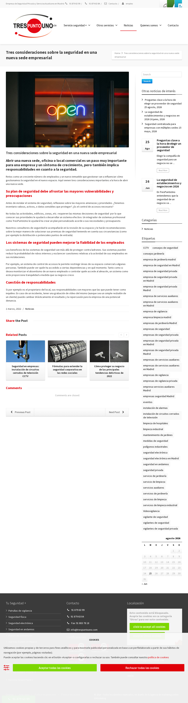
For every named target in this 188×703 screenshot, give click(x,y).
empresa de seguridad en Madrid (161, 265)
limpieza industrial (153, 429)
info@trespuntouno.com (84, 629)
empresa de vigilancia (155, 311)
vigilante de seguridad (155, 517)
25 (150, 573)
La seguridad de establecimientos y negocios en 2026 (162, 115)
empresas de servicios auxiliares (161, 359)
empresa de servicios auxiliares (160, 296)
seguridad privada (153, 470)
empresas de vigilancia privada (160, 380)
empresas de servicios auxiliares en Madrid (161, 367)
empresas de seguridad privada (160, 334)
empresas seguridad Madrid (158, 396)
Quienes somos (149, 25)
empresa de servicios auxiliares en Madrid (160, 303)
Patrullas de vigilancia (20, 610)
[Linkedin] (170, 3)
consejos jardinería (153, 253)
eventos (147, 402)
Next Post (114, 412)
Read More (163, 170)
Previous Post (22, 412)
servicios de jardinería (155, 493)
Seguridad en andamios (21, 629)
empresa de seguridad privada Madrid (160, 288)
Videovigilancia (151, 511)
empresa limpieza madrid (157, 317)
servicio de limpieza (154, 481)
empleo (129, 3)
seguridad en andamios (156, 464)
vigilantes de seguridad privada (160, 528)
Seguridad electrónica (20, 623)
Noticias (128, 25)
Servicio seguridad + (75, 25)
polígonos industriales (155, 446)
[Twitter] (178, 3)
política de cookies (158, 657)
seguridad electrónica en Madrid (161, 458)
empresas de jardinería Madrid (160, 323)
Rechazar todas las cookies (142, 668)
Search (147, 81)
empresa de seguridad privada (160, 271)
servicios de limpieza (155, 499)
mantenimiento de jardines (158, 435)
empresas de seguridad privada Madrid (160, 351)
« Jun (144, 583)
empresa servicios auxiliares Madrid (159, 388)
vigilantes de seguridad (156, 522)
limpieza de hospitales (155, 423)
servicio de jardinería (154, 476)
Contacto (112, 3)
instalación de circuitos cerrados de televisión (161, 415)
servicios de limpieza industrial (160, 505)
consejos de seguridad (165, 247)
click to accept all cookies (149, 626)
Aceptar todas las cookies (55, 668)
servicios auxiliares (153, 487)
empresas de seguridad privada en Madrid (160, 342)
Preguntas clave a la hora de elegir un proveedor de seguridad (169, 145)
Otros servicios (105, 25)
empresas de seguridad (156, 329)
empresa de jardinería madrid (159, 259)
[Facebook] (163, 3)
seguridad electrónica (155, 452)
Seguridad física (17, 617)
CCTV (146, 247)
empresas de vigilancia (156, 375)
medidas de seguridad (155, 440)
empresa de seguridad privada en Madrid (160, 278)
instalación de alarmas (155, 408)
